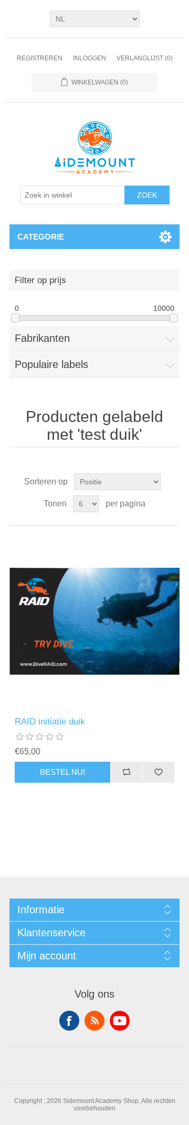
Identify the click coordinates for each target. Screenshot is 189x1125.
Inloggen (89, 58)
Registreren (39, 58)
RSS (94, 1021)
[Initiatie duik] (94, 621)
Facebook (69, 1021)
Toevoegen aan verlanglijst (158, 772)
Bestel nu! (62, 771)
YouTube (120, 1021)
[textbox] (72, 195)
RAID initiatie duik (50, 722)
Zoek (147, 195)
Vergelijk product (126, 772)
